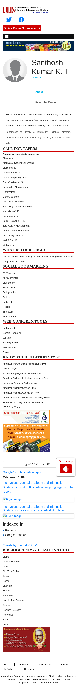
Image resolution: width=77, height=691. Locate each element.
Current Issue (44, 664)
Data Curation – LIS (13, 182)
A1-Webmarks (10, 273)
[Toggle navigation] (7, 36)
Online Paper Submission (21, 28)
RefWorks (8, 614)
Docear (6, 581)
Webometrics (9, 245)
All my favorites (10, 278)
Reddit (6, 307)
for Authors (9, 669)
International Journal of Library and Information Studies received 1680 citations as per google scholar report (38, 487)
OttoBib (6, 605)
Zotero (6, 619)
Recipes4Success (12, 610)
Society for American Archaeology (20, 383)
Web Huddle (9, 347)
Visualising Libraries (13, 235)
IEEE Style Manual (12, 407)
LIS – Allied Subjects (13, 201)
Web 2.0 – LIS (10, 240)
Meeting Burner (11, 342)
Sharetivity (8, 311)
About (39, 91)
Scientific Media (45, 101)
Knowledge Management (15, 187)
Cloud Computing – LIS (15, 177)
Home (7, 664)
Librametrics (9, 192)
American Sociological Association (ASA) (23, 402)
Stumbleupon (9, 316)
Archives (64, 664)
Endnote (7, 590)
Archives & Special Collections (18, 163)
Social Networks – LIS (14, 221)
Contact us (29, 669)
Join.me (7, 337)
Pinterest (7, 302)
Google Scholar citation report (22, 472)
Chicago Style (10, 368)
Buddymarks (9, 292)
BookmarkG (9, 287)
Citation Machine (11, 561)
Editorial (23, 664)
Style (5, 624)
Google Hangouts (12, 333)
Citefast (6, 576)
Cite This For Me (11, 571)
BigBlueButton (10, 328)
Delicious (7, 297)
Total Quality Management (16, 226)
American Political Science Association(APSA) (26, 397)
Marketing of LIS (11, 211)
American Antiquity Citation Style (19, 388)
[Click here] (9, 19)
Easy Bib (7, 585)
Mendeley (8, 595)
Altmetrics (8, 158)
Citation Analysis (11, 172)
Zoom (6, 352)
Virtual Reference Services (16, 230)
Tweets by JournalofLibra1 (20, 545)
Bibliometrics (9, 168)
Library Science (11, 197)
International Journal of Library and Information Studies (28, 676)
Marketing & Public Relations (17, 206)
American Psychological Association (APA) (24, 364)
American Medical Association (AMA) (21, 393)
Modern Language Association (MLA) (22, 373)
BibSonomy (9, 282)
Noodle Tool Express (13, 600)
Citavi (6, 566)
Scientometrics (10, 216)
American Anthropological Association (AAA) (25, 378)
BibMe (6, 556)
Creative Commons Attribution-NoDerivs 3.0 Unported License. (38, 679)
